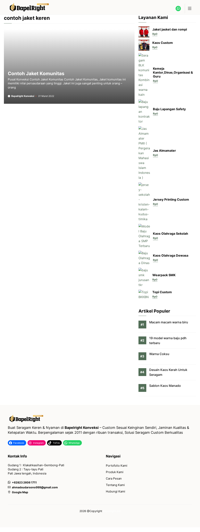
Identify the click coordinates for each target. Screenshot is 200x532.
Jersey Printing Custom (171, 199)
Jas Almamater (164, 150)
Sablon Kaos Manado (165, 386)
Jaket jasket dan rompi (169, 29)
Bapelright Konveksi (22, 96)
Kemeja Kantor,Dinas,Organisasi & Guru (173, 72)
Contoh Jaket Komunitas (36, 73)
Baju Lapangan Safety (169, 109)
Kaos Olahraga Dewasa (170, 255)
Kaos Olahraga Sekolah (170, 233)
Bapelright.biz (112, 511)
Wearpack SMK (164, 275)
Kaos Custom (162, 43)
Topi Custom (162, 292)
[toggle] (189, 8)
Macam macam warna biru (168, 322)
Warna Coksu (159, 354)
